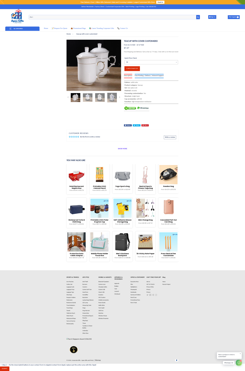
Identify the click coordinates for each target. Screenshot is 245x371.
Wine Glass (85, 333)
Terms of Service (71, 321)
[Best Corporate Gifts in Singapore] (74, 356)
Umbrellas (85, 330)
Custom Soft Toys (86, 289)
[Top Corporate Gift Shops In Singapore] (79, 339)
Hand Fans (85, 292)
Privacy (148, 289)
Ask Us (148, 281)
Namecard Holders (136, 295)
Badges (116, 286)
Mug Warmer (86, 310)
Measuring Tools (86, 305)
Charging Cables (102, 287)
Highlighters (134, 287)
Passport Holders (71, 297)
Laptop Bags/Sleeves (88, 300)
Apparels (116, 283)
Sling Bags (85, 320)
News (164, 281)
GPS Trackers (101, 297)
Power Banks (101, 302)
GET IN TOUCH (150, 284)
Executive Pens (134, 281)
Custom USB (101, 289)
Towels (68, 310)
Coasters (84, 287)
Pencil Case (133, 297)
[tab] (128, 76)
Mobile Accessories (103, 300)
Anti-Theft (85, 281)
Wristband (117, 294)
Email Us (160, 2)
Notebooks (133, 292)
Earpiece (100, 295)
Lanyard (116, 291)
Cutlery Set (69, 284)
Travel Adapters (71, 305)
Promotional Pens (135, 300)
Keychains (85, 297)
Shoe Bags (69, 295)
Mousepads (134, 289)
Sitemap (98, 360)
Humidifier (85, 295)
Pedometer (70, 300)
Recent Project (166, 284)
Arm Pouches (70, 281)
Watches (100, 313)
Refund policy (70, 324)
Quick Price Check (130, 58)
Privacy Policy (150, 287)
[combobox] (114, 17)
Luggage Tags (70, 292)
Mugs (83, 308)
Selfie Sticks (101, 305)
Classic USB (101, 292)
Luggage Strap (70, 289)
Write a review (170, 137)
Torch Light (101, 308)
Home (69, 34)
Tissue (84, 323)
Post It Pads (134, 302)
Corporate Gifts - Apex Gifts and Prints (83, 360)
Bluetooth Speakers (103, 281)
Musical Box (85, 313)
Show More (122, 149)
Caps (115, 289)
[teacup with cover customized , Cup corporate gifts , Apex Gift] (75, 97)
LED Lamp (85, 302)
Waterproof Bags (71, 318)
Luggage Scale (70, 287)
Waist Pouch (70, 316)
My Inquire (233, 17)
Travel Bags (70, 308)
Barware (84, 284)
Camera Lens (101, 284)
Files (132, 284)
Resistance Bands (71, 302)
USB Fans (100, 310)
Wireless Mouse (102, 316)
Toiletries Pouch (71, 313)
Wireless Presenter (103, 318)
